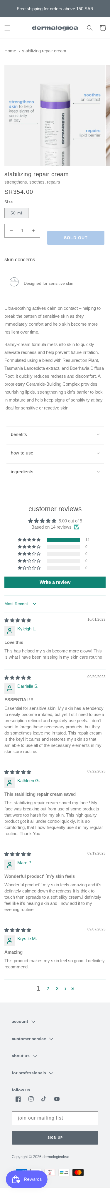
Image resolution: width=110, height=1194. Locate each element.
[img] (17, 620)
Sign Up (55, 1137)
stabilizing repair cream (44, 50)
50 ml (16, 213)
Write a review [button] (55, 582)
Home (10, 50)
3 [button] (57, 988)
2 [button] (48, 988)
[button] (7, 27)
